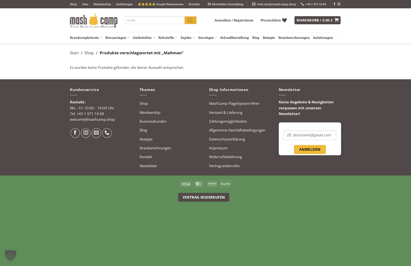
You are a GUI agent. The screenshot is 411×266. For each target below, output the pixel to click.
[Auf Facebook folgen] (334, 4)
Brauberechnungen (294, 37)
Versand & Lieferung (225, 112)
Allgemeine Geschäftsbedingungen (237, 130)
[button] (225, 4)
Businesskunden (153, 121)
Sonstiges (206, 37)
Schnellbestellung (234, 37)
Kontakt (194, 4)
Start (74, 52)
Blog (255, 37)
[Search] (190, 20)
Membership (102, 4)
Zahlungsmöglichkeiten (228, 121)
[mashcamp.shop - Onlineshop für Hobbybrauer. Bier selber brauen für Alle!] (93, 20)
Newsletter (148, 165)
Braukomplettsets (84, 37)
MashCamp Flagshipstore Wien (234, 103)
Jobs (85, 4)
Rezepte (269, 37)
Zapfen (186, 37)
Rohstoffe (166, 37)
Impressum (218, 148)
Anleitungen (124, 4)
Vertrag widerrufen (224, 165)
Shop (73, 4)
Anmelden (310, 149)
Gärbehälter (142, 37)
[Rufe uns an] (107, 133)
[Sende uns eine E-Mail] (96, 133)
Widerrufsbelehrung (225, 156)
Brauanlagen (115, 37)
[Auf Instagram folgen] (339, 4)
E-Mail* (289, 127)
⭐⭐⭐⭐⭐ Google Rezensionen (161, 4)
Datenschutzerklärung (227, 139)
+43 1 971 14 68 (90, 113)
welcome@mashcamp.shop (92, 119)
